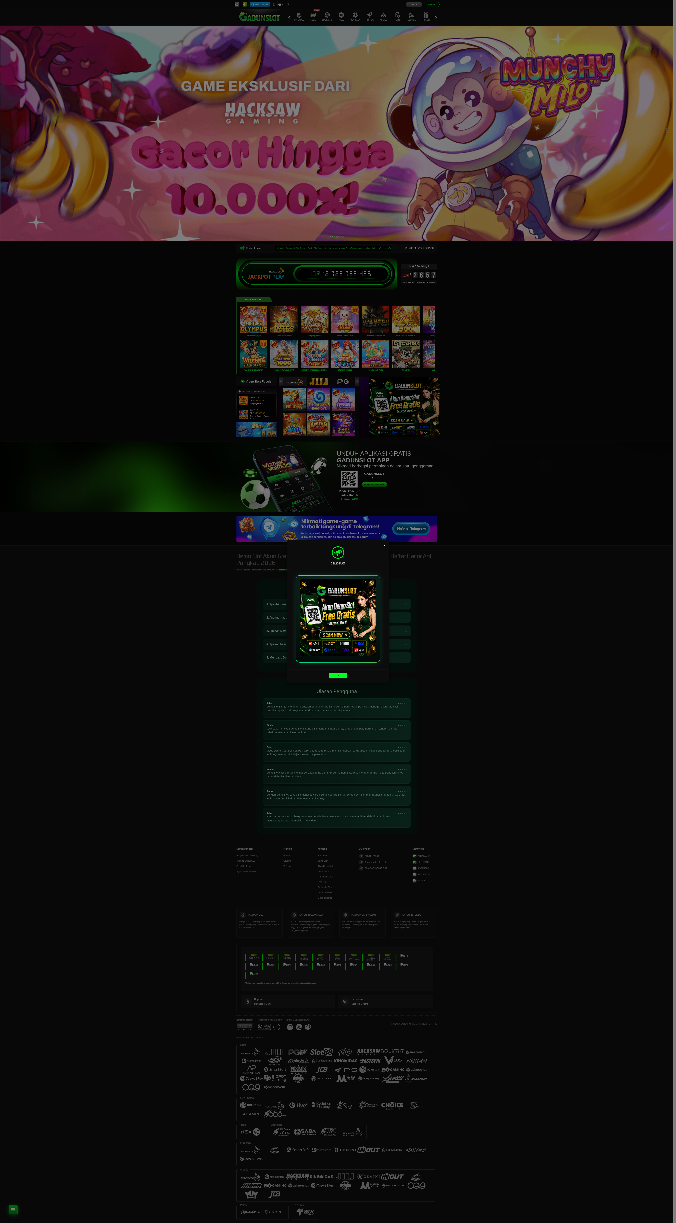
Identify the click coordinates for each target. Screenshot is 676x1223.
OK (338, 675)
